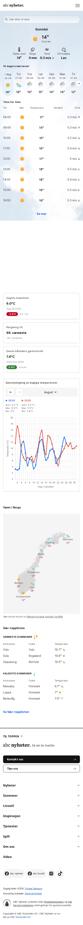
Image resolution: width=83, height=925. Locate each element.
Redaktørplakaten (54, 901)
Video (7, 857)
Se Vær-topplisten (16, 711)
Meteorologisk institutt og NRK (45, 616)
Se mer (42, 213)
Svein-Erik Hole (33, 893)
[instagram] (51, 874)
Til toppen (11, 736)
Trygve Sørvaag (33, 888)
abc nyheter (16, 873)
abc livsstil (38, 873)
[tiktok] (60, 874)
